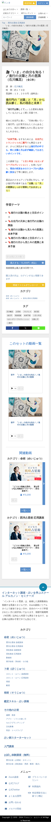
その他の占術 (11, 709)
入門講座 (9, 746)
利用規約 (36, 786)
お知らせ (42, 13)
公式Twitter (14, 789)
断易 (8, 685)
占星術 (18, 312)
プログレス (27, 312)
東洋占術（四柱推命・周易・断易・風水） (23, 764)
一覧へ (24, 510)
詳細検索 (42, 17)
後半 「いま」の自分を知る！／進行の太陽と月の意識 (25, 423)
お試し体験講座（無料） (17, 754)
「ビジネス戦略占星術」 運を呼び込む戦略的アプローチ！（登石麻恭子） (25, 488)
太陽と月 (35, 319)
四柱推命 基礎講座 (13, 650)
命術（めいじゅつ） (13, 296)
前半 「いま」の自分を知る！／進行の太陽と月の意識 (25, 376)
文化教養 (9, 726)
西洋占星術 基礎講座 (14, 642)
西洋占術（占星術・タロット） (19, 760)
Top (3, 23)
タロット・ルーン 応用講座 (17, 678)
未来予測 (27, 315)
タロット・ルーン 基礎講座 (17, 674)
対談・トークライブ (14, 730)
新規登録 (28, 3)
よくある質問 (15, 796)
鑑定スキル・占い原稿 (16, 701)
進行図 (36, 312)
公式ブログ (14, 783)
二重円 (9, 323)
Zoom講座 (14, 777)
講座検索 (30, 17)
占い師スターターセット (17, 737)
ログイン (41, 3)
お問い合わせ (15, 802)
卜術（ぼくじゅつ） (15, 668)
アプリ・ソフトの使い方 (16, 719)
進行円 (9, 315)
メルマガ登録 (15, 808)
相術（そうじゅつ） (15, 692)
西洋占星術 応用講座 (16, 23)
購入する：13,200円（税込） (24, 262)
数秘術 (9, 657)
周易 (8, 681)
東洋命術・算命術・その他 (17, 661)
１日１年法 (37, 315)
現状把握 (18, 315)
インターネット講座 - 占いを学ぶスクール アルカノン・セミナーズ (25, 594)
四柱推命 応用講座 (13, 654)
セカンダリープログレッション (18, 319)
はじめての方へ (9, 9)
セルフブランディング (15, 723)
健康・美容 (10, 715)
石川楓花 (18, 86)
